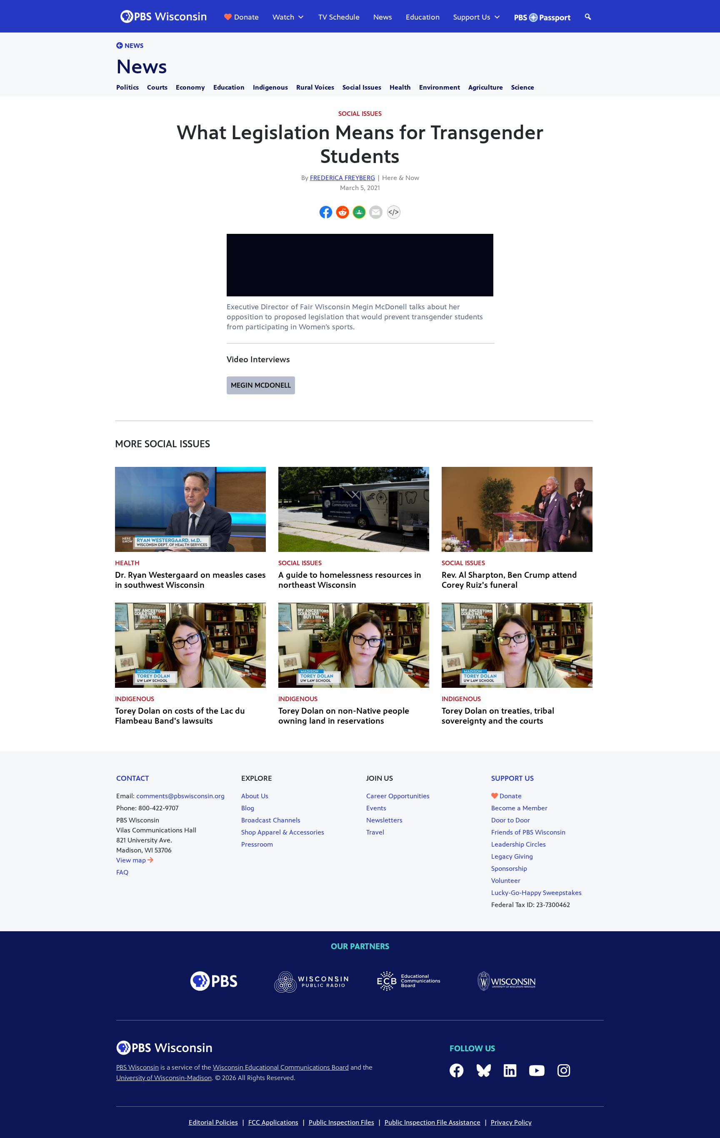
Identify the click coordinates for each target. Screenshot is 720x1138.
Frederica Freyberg (342, 178)
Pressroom (257, 844)
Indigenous (270, 87)
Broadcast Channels (270, 820)
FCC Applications (273, 1122)
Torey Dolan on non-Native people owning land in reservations (343, 716)
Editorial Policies (213, 1122)
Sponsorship (509, 868)
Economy (190, 87)
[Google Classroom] (359, 213)
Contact (132, 778)
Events (376, 808)
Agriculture (485, 87)
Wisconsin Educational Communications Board (281, 1067)
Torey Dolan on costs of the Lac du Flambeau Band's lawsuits (180, 716)
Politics (127, 87)
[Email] (376, 213)
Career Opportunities (398, 796)
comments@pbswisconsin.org (180, 796)
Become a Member (519, 808)
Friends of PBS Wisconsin (528, 832)
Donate (246, 17)
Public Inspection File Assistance (432, 1122)
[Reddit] (342, 213)
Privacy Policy (511, 1122)
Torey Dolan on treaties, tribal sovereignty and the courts (498, 716)
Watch (283, 17)
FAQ (122, 872)
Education (423, 17)
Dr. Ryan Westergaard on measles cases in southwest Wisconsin (190, 580)
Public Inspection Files (341, 1122)
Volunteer (505, 881)
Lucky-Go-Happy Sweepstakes (536, 893)
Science (522, 87)
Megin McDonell (261, 385)
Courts (157, 87)
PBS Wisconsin (137, 1067)
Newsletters (384, 820)
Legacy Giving (512, 856)
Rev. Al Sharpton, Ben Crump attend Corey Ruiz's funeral (509, 580)
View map (132, 860)
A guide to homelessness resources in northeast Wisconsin (349, 580)
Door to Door (510, 820)
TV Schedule (339, 17)
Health (400, 87)
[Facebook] (326, 213)
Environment (439, 87)
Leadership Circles (518, 844)
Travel (375, 832)
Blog (247, 808)
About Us (254, 796)
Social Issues (361, 87)
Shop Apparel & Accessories (282, 832)
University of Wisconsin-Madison (164, 1078)
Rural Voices (315, 87)
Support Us (471, 17)
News (382, 17)
